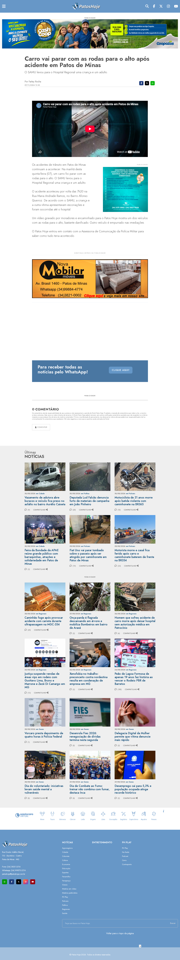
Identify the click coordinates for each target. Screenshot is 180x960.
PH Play (65, 897)
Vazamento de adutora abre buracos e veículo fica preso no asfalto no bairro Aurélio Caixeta (45, 501)
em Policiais (130, 493)
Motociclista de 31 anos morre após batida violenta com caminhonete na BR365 (134, 501)
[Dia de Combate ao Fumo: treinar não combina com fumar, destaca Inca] (90, 764)
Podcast (125, 856)
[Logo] (86, 6)
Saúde (64, 913)
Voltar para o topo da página (120, 933)
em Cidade (40, 493)
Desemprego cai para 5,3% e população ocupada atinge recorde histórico (133, 789)
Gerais (64, 884)
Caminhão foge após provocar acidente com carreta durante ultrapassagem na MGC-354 (44, 621)
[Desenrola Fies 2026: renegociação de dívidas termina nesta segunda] (90, 712)
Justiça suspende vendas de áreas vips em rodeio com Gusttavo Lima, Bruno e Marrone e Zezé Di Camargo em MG (45, 680)
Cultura (65, 860)
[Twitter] (161, 6)
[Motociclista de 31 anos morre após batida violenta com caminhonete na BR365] (135, 476)
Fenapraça (66, 880)
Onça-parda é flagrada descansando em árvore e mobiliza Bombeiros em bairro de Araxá (88, 623)
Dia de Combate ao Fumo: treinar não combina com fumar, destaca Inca (90, 789)
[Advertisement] (90, 953)
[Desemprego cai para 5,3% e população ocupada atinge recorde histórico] (135, 764)
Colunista (65, 856)
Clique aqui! (121, 370)
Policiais (65, 901)
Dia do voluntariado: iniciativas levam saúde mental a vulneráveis (44, 789)
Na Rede (125, 852)
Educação (66, 868)
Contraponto (127, 864)
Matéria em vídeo (69, 888)
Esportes (65, 872)
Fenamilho (66, 876)
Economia (66, 864)
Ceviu (124, 860)
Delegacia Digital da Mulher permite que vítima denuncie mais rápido (132, 736)
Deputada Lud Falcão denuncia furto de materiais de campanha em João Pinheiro (89, 501)
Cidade (65, 852)
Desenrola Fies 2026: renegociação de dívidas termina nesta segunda (85, 736)
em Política (85, 493)
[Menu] (4, 6)
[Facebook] (154, 6)
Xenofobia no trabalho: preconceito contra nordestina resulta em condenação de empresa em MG (88, 679)
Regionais (66, 909)
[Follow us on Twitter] (18, 881)
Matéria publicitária (69, 893)
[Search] (147, 6)
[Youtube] (176, 6)
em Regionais (41, 613)
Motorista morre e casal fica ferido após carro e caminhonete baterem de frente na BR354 (134, 555)
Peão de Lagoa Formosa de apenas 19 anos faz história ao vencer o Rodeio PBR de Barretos (134, 679)
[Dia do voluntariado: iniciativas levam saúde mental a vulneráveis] (45, 764)
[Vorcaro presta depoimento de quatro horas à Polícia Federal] (45, 712)
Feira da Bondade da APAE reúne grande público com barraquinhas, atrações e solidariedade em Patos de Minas (42, 557)
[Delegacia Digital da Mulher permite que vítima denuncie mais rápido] (135, 712)
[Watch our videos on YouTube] (32, 881)
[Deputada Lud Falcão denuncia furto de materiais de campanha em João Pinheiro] (90, 476)
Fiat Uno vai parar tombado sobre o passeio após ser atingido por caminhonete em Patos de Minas (88, 555)
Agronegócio (67, 848)
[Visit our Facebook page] (11, 881)
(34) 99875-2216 (18, 870)
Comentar (42, 427)
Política (65, 905)
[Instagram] (168, 6)
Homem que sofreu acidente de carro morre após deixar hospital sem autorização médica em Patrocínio (135, 623)
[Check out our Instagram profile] (25, 881)
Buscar (173, 923)
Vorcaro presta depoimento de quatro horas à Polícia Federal (44, 735)
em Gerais (40, 729)
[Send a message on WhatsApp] (4, 881)
